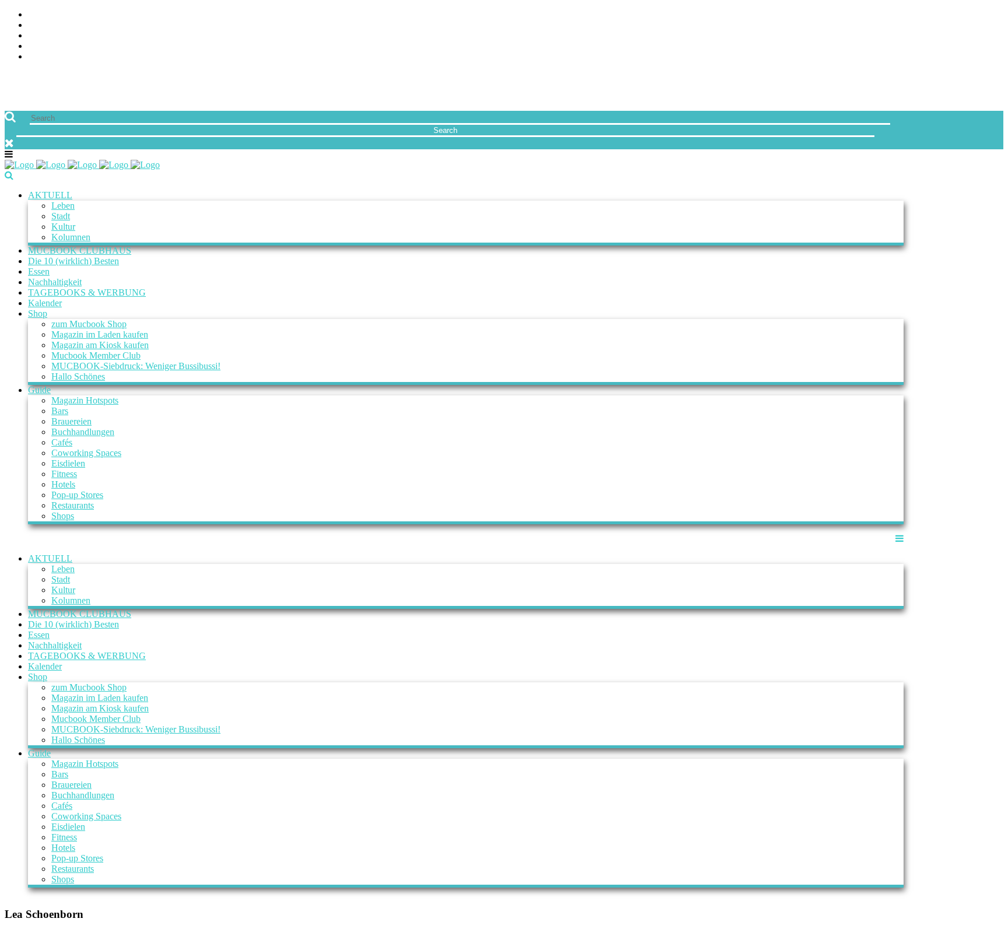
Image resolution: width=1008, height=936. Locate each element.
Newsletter (975, 46)
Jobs (993, 25)
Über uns (983, 14)
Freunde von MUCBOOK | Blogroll (924, 35)
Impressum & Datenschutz (942, 56)
